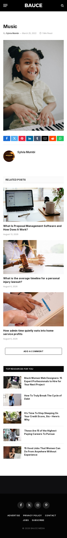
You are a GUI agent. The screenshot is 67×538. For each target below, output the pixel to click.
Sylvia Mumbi (12, 33)
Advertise (13, 515)
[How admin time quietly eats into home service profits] (33, 309)
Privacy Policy (32, 515)
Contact (50, 515)
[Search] (62, 5)
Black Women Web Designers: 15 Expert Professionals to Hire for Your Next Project (43, 381)
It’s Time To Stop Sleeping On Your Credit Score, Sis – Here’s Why (42, 416)
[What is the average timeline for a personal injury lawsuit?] (33, 257)
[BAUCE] (33, 5)
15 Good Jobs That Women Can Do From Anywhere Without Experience (42, 451)
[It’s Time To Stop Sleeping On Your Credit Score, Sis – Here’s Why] (12, 417)
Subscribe (38, 520)
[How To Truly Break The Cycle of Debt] (12, 400)
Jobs (26, 520)
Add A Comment (33, 351)
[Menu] (5, 5)
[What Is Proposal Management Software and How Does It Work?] (33, 205)
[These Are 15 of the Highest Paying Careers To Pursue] (12, 435)
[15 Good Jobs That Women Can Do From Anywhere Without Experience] (12, 452)
